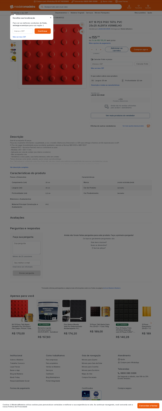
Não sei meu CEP (19, 37)
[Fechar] (50, 17)
